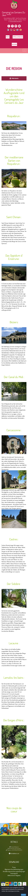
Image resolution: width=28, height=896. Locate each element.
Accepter (23, 894)
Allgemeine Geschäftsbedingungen (14, 869)
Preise (14, 867)
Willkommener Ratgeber (14, 875)
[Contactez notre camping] (19, 26)
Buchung (14, 44)
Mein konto (14, 78)
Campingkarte (14, 873)
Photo (7, 37)
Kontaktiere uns (14, 853)
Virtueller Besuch (18, 37)
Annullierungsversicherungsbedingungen (14, 871)
